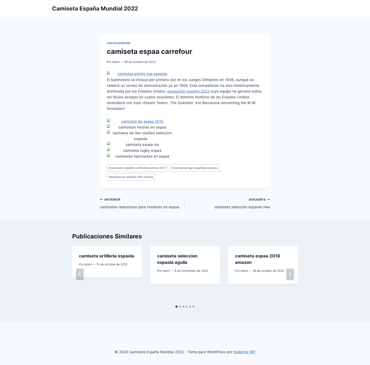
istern (116, 62)
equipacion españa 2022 (188, 91)
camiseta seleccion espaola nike (242, 203)
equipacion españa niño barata (131, 177)
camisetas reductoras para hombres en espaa (139, 203)
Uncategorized (119, 43)
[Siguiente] (290, 274)
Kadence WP (244, 352)
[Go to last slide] (80, 274)
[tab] (176, 307)
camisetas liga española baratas (194, 168)
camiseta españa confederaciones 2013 (137, 168)
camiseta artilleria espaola (106, 256)
